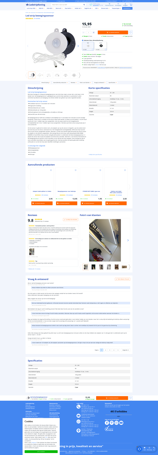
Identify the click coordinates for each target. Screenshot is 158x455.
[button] (77, 46)
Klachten (58, 408)
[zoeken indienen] (84, 4)
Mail (145, 450)
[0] (130, 4)
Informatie (29, 411)
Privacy (84, 451)
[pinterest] (112, 423)
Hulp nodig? (80, 403)
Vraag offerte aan (101, 67)
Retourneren (52, 410)
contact (97, 64)
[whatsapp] (124, 1)
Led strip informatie (31, 414)
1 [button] (101, 350)
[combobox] (67, 4)
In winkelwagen (114, 32)
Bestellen (51, 405)
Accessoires (33, 12)
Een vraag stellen (123, 279)
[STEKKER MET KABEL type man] (91, 179)
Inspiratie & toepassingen (33, 413)
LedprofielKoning (54, 418)
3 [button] (109, 350)
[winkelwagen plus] (93, 32)
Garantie (51, 408)
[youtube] (121, 423)
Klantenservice (109, 5)
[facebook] (107, 423)
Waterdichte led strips (32, 416)
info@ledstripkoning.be (87, 414)
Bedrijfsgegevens (30, 407)
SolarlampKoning (54, 416)
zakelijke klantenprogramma (125, 67)
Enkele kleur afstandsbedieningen (46, 12)
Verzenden (52, 407)
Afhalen (59, 407)
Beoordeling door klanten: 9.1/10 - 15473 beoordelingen (79, 453)
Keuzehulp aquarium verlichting (34, 418)
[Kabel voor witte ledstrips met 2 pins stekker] (116, 179)
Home (27, 12)
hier (46, 437)
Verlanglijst (118, 5)
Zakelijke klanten (30, 408)
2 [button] (105, 350)
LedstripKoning (30, 403)
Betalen (58, 405)
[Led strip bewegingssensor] (66, 179)
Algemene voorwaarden (74, 451)
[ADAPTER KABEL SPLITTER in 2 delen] (42, 179)
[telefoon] (78, 407)
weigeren (34, 442)
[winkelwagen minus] (83, 32)
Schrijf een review (71, 219)
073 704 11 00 (85, 420)
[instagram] (116, 423)
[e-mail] (78, 416)
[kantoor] (78, 431)
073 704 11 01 (85, 405)
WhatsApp (149, 450)
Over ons (28, 405)
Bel (154, 450)
